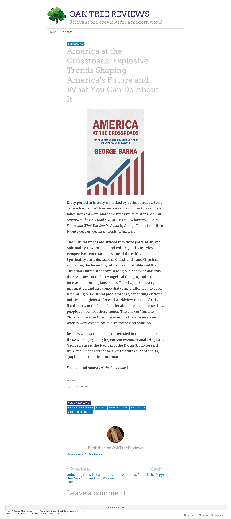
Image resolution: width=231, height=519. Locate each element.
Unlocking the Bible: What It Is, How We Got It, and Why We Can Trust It (90, 475)
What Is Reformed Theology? (143, 471)
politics (139, 407)
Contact (67, 32)
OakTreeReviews (75, 44)
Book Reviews (79, 403)
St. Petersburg (80, 412)
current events (81, 407)
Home (52, 32)
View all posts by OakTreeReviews (84, 454)
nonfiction (119, 407)
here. (131, 368)
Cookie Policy (60, 513)
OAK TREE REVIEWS (109, 14)
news (102, 407)
